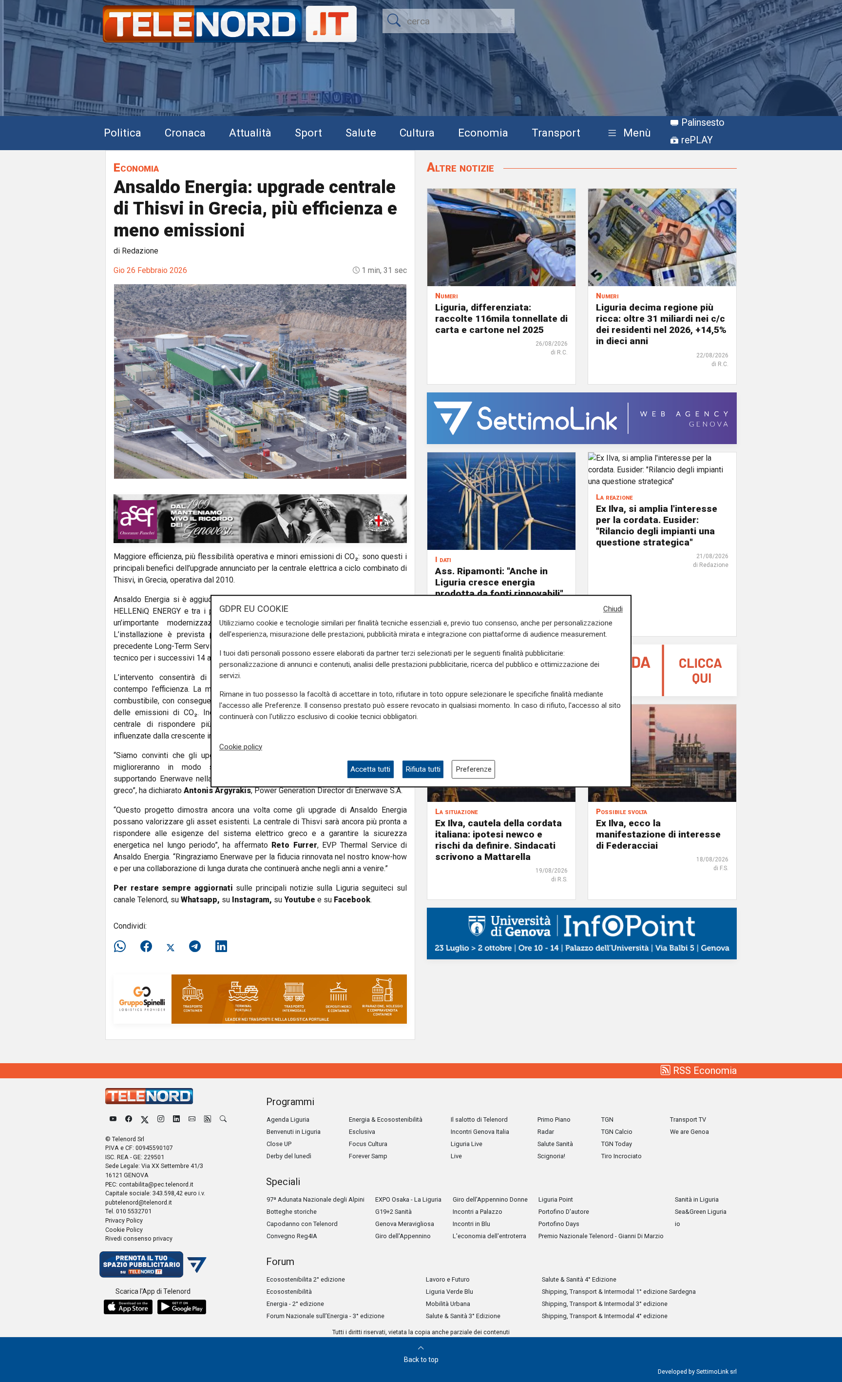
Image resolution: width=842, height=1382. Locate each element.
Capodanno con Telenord (302, 1223)
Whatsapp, (200, 899)
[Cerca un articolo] (223, 1119)
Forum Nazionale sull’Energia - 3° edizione (325, 1316)
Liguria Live (466, 1144)
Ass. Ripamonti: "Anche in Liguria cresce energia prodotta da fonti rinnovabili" (499, 582)
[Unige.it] (582, 932)
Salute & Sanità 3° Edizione (463, 1316)
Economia (483, 132)
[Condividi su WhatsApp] (123, 946)
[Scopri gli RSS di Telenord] (207, 1119)
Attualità (250, 132)
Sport (308, 132)
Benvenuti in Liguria (294, 1131)
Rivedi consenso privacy (138, 1238)
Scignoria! (551, 1156)
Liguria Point (555, 1199)
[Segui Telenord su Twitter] (144, 1119)
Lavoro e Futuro (448, 1279)
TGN (607, 1119)
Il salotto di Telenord (479, 1119)
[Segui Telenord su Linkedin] (176, 1119)
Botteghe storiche (292, 1211)
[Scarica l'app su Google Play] (181, 1307)
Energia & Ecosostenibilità (385, 1119)
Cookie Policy (124, 1229)
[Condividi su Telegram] (195, 946)
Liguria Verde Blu (449, 1291)
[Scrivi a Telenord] (192, 1119)
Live (456, 1156)
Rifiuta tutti (422, 769)
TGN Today (616, 1144)
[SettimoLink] (582, 417)
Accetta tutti (370, 769)
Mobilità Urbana (448, 1303)
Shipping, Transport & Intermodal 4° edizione (605, 1316)
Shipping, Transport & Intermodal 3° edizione (605, 1303)
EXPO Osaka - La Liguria (408, 1199)
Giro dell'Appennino (403, 1236)
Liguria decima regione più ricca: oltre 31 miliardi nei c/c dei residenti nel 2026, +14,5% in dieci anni (661, 324)
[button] (627, 133)
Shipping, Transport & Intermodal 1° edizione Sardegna (619, 1291)
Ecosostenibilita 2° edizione (306, 1279)
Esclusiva (362, 1131)
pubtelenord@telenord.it (138, 1202)
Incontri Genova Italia (480, 1131)
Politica (122, 132)
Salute (360, 132)
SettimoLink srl (716, 1371)
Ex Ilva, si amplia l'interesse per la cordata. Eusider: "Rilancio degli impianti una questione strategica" (656, 525)
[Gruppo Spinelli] (260, 998)
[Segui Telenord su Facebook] (128, 1119)
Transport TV (688, 1119)
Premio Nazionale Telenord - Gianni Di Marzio (601, 1236)
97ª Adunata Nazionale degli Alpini (315, 1199)
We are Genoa (689, 1131)
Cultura (417, 132)
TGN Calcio (616, 1131)
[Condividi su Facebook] (146, 946)
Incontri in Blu (471, 1223)
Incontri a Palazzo (477, 1211)
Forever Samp (368, 1156)
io (677, 1223)
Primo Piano (554, 1119)
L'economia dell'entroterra (489, 1236)
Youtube (299, 899)
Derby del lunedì (289, 1156)
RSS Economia (703, 1070)
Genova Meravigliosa (404, 1223)
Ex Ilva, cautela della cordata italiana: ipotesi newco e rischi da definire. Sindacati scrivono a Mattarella (498, 840)
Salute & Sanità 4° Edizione (579, 1279)
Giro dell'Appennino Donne (490, 1199)
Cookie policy (240, 746)
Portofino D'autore (563, 1211)
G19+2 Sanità (393, 1211)
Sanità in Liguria (697, 1199)
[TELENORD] (149, 1096)
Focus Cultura (368, 1144)
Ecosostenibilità (289, 1291)
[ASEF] (260, 518)
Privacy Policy (124, 1220)
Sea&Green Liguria (701, 1211)
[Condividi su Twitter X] (170, 946)
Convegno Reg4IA (292, 1236)
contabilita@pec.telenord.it (156, 1184)
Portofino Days (558, 1223)
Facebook (352, 899)
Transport (556, 132)
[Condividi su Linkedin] (221, 946)
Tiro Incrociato (621, 1156)
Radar (545, 1131)
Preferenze (474, 769)
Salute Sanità (555, 1144)
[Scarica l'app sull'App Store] (128, 1307)
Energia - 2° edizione (295, 1303)
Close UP (279, 1144)
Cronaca (185, 132)
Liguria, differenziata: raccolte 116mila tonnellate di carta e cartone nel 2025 (501, 318)
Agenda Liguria (288, 1119)
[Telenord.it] (153, 1263)
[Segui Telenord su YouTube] (113, 1119)
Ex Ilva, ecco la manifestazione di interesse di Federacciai (658, 834)
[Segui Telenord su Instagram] (161, 1119)
